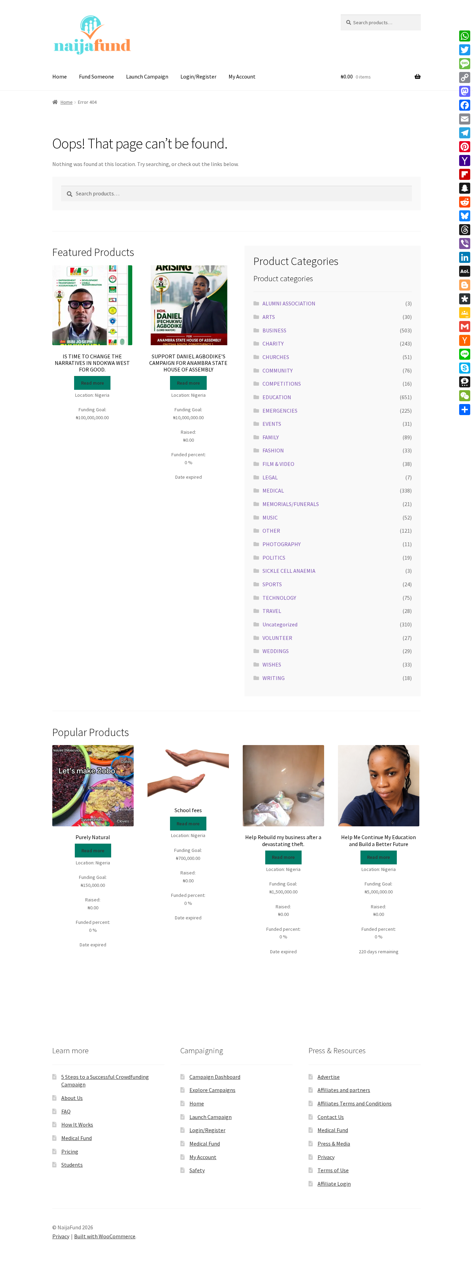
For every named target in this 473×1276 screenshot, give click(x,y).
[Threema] (465, 382)
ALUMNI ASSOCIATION (288, 303)
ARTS (268, 316)
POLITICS (273, 557)
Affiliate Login (334, 1183)
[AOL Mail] (465, 271)
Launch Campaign (147, 76)
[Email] (465, 119)
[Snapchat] (465, 188)
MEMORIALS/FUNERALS (290, 504)
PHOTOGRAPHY (281, 544)
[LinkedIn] (465, 257)
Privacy (326, 1157)
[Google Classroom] (465, 313)
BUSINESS (274, 330)
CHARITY (273, 343)
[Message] (465, 64)
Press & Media (334, 1143)
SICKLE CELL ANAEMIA (288, 570)
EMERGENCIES (279, 410)
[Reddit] (465, 202)
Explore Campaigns (212, 1089)
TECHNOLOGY (279, 597)
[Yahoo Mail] (465, 160)
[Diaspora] (465, 299)
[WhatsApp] (465, 36)
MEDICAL (273, 490)
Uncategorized (279, 624)
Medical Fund (76, 1138)
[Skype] (465, 368)
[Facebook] (465, 105)
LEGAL (270, 477)
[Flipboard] (465, 174)
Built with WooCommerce (104, 1236)
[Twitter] (465, 50)
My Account (242, 76)
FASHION (273, 450)
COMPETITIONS (281, 383)
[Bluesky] (465, 216)
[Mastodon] (465, 91)
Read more (92, 383)
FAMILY (270, 437)
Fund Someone (96, 76)
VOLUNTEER (277, 637)
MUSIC (270, 517)
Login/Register (198, 76)
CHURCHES (275, 357)
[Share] (465, 409)
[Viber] (465, 243)
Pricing (69, 1151)
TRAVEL (271, 610)
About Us (72, 1097)
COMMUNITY (277, 370)
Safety (197, 1170)
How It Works (77, 1124)
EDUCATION (276, 397)
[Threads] (465, 230)
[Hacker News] (465, 340)
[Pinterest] (465, 147)
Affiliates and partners (344, 1089)
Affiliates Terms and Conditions (355, 1103)
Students (72, 1164)
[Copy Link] (465, 77)
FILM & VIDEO (278, 463)
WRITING (273, 677)
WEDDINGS (275, 651)
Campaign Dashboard (214, 1076)
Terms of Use (333, 1170)
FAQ (66, 1111)
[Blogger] (465, 285)
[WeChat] (465, 396)
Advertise (329, 1076)
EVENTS (271, 423)
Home (59, 76)
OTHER (271, 530)
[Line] (465, 354)
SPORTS (272, 584)
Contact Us (331, 1116)
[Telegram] (465, 133)
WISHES (271, 664)
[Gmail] (465, 326)
